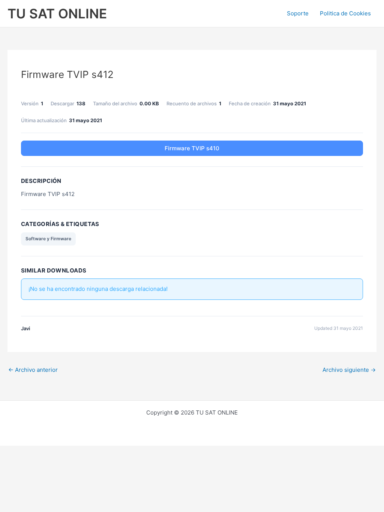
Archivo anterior (33, 369)
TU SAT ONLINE (57, 13)
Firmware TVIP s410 (192, 148)
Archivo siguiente (349, 369)
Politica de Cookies (345, 13)
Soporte (298, 13)
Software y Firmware (48, 238)
